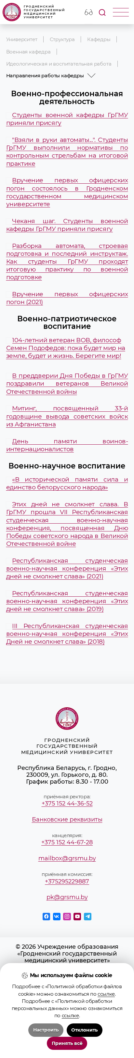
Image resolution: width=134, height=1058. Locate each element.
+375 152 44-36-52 (67, 803)
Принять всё (67, 1043)
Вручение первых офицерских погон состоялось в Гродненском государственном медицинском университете (67, 191)
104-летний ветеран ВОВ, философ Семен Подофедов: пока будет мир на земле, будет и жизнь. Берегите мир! (65, 348)
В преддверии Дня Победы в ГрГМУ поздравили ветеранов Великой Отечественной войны (67, 383)
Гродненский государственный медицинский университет (44, 12)
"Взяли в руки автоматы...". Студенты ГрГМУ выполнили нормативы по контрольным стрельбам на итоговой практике (67, 151)
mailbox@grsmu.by (67, 858)
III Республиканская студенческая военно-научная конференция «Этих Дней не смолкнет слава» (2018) (67, 633)
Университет (21, 39)
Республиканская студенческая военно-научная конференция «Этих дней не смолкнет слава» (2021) (67, 568)
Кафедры (99, 39)
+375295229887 (67, 881)
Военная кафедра (28, 52)
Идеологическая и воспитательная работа (59, 64)
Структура (62, 39)
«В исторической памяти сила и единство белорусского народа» (67, 483)
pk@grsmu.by (67, 897)
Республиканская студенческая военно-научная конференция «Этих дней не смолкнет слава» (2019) (67, 601)
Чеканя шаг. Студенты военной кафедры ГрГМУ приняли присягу (67, 225)
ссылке (106, 994)
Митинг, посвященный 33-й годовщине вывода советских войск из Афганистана (67, 416)
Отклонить (84, 1030)
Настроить (46, 1030)
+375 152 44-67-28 (67, 842)
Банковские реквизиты (67, 819)
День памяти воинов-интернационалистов (67, 445)
